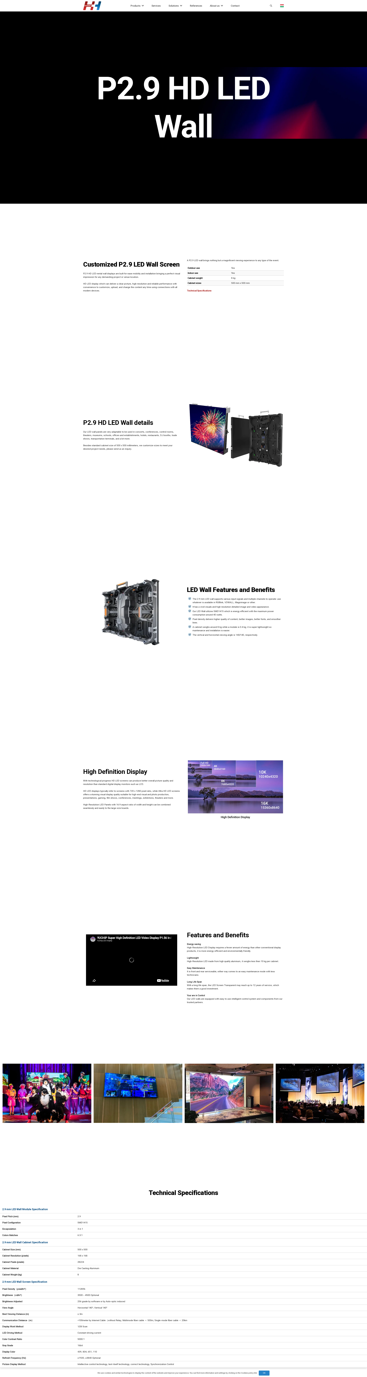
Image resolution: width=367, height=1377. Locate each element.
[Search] (271, 6)
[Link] (92, 5)
